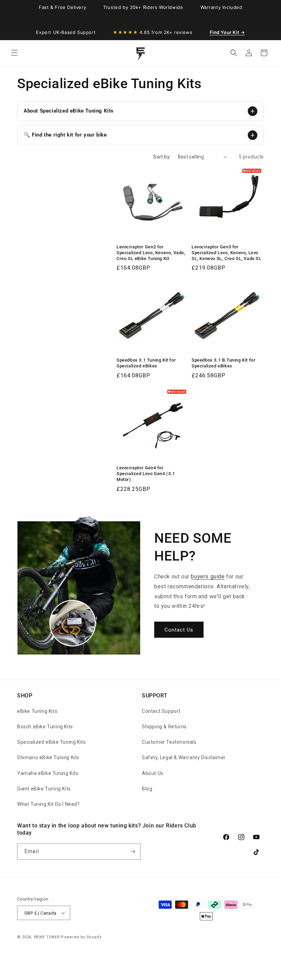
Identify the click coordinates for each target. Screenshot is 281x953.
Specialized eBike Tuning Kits (51, 742)
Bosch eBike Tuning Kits (45, 726)
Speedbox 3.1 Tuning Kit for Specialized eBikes (146, 362)
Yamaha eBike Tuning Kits (47, 773)
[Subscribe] (132, 852)
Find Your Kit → (227, 32)
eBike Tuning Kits (37, 711)
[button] (14, 52)
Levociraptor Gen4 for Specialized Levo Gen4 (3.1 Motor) (146, 473)
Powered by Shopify (81, 937)
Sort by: (162, 157)
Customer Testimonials (169, 742)
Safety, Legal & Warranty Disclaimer (184, 757)
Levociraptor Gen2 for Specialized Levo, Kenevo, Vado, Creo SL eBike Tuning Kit (151, 252)
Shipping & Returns (164, 726)
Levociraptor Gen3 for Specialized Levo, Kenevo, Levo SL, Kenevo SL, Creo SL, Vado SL (226, 252)
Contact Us (178, 630)
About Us (152, 773)
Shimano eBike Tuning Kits (48, 757)
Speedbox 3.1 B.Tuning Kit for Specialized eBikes (223, 362)
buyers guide (207, 576)
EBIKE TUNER (47, 937)
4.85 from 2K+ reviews (152, 32)
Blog (147, 788)
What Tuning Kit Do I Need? (48, 804)
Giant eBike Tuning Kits (44, 788)
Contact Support (161, 711)
